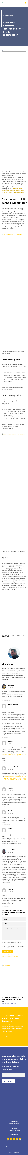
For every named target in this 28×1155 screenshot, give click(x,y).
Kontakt (14, 1126)
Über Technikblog (14, 1123)
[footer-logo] (14, 1148)
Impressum (14, 1128)
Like (3, 700)
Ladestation (20, 635)
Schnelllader (5, 636)
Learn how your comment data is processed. (13, 955)
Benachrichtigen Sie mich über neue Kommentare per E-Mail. (12, 943)
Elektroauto (5, 635)
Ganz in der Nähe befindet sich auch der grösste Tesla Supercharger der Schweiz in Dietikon (13, 190)
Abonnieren (8, 1081)
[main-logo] (5, 3)
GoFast (13, 635)
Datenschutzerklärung (14, 1130)
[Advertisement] (14, 608)
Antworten (7, 700)
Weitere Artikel (5, 1036)
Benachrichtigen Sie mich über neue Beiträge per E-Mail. (14, 947)
